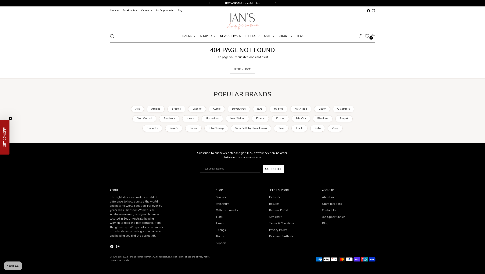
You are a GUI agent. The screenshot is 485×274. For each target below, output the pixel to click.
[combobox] (258, 137)
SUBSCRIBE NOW (283, 149)
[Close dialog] (318, 85)
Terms (267, 167)
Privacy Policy (256, 167)
